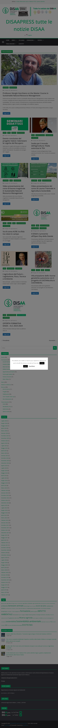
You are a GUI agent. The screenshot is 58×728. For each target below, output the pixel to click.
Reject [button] (25, 366)
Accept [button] (42, 363)
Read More (32, 366)
